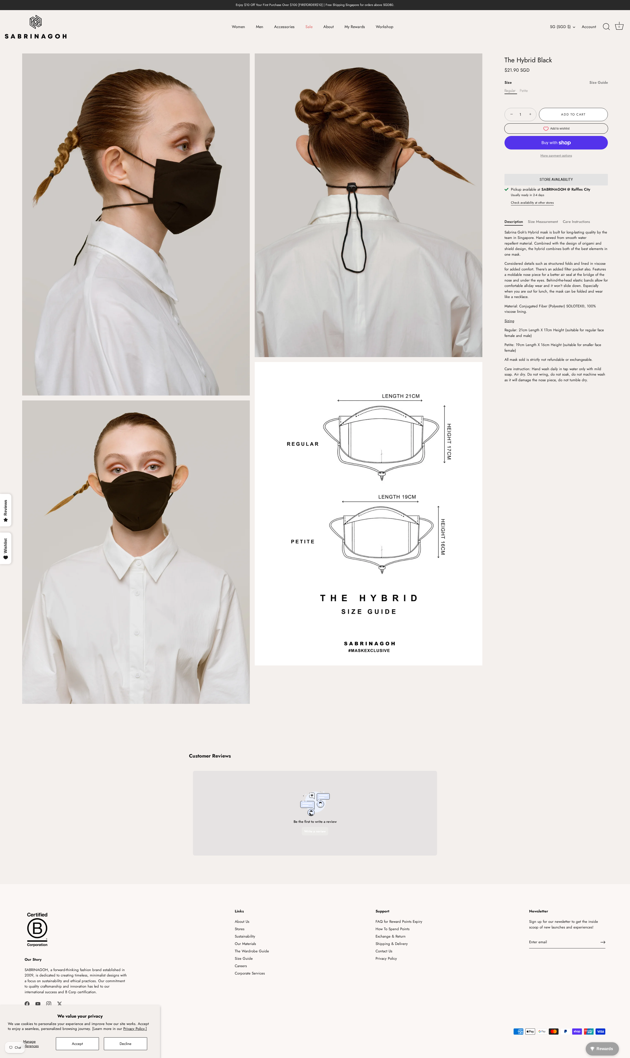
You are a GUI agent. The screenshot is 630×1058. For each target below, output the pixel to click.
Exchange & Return (391, 936)
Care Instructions (576, 221)
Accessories (284, 27)
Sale (309, 27)
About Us (242, 921)
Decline (125, 1043)
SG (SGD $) (560, 26)
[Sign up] (602, 942)
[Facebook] (27, 1003)
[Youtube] (37, 1003)
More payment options (556, 155)
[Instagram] (48, 1003)
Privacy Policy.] (135, 1028)
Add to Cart (573, 114)
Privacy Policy (386, 958)
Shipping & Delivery (392, 943)
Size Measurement (543, 221)
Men (259, 27)
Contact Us (384, 951)
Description (513, 221)
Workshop (384, 27)
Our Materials (245, 943)
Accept (77, 1043)
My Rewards (355, 27)
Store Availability (556, 180)
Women (238, 27)
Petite (524, 90)
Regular (510, 90)
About (328, 27)
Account (589, 27)
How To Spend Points (393, 929)
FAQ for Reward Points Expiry (399, 921)
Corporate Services (250, 973)
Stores (239, 929)
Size (556, 82)
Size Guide (598, 82)
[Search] (606, 26)
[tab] (516, 222)
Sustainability (245, 936)
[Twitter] (59, 1003)
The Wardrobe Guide (252, 951)
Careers (241, 966)
